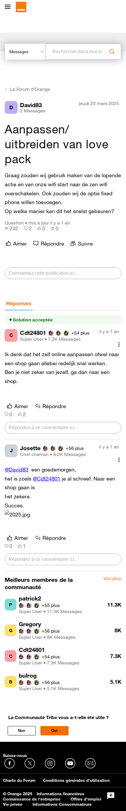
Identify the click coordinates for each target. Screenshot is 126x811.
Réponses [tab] (18, 304)
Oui (54, 730)
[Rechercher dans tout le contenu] (112, 51)
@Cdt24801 (46, 478)
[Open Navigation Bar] (9, 7)
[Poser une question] (111, 796)
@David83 (16, 469)
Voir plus (112, 578)
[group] (11, 228)
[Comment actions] (119, 344)
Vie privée (12, 804)
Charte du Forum (19, 780)
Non (21, 730)
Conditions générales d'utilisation (76, 780)
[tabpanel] (63, 441)
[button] (17, 514)
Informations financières (60, 793)
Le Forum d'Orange (30, 89)
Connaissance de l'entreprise (31, 799)
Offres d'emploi (86, 799)
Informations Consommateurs (62, 804)
